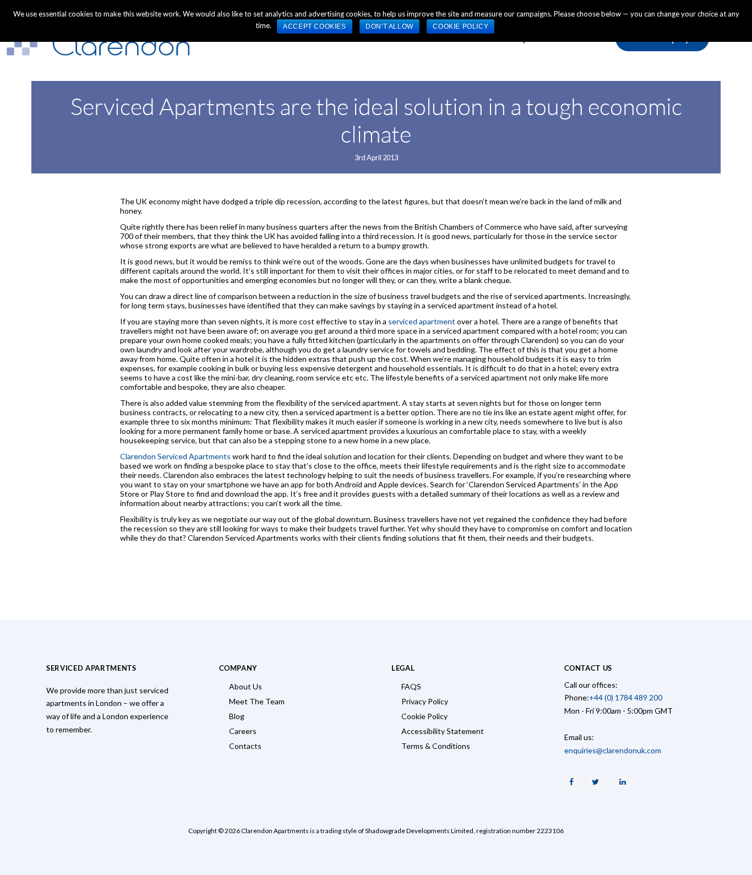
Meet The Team (257, 701)
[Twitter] (596, 782)
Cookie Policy (424, 716)
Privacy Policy (424, 701)
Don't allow (389, 26)
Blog (236, 716)
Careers (243, 731)
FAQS (411, 686)
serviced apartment (422, 321)
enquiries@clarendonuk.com (612, 750)
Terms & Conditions (435, 746)
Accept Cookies (314, 26)
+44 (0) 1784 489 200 (625, 697)
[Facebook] (571, 782)
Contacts (245, 746)
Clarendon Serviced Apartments (176, 456)
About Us (245, 686)
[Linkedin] (623, 782)
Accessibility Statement (442, 731)
